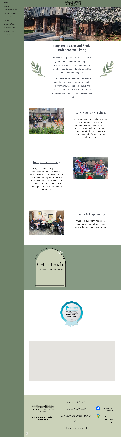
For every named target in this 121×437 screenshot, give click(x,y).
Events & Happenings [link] (11, 17)
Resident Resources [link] (10, 35)
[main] (72, 73)
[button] (118, 2)
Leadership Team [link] (9, 24)
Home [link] (6, 3)
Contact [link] (6, 6)
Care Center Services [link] (10, 10)
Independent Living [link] (10, 13)
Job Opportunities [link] (9, 31)
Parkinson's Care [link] (9, 28)
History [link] (6, 20)
